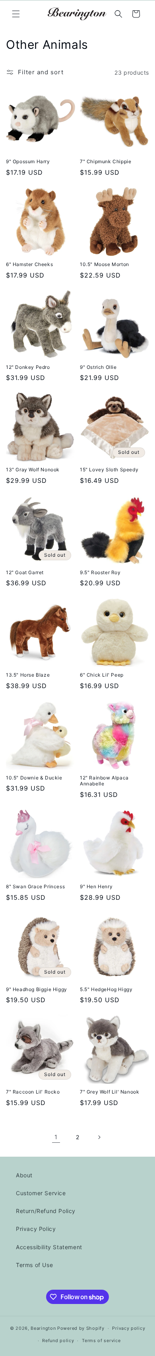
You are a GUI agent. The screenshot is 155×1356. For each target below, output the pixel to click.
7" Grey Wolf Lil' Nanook (109, 1092)
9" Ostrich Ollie (98, 367)
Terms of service (101, 1340)
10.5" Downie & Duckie (34, 778)
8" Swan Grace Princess (35, 886)
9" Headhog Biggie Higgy (36, 989)
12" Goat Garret (25, 572)
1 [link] (56, 1137)
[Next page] (99, 1137)
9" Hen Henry (96, 886)
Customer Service (41, 1193)
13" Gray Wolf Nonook (33, 470)
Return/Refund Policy (46, 1210)
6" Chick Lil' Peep (102, 675)
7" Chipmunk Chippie (105, 161)
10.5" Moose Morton (104, 264)
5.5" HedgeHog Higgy (106, 989)
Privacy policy (128, 1328)
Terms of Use (34, 1264)
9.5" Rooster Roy (100, 572)
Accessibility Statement (49, 1247)
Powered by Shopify (81, 1328)
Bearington (43, 1328)
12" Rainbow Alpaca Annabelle (104, 781)
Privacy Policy (36, 1228)
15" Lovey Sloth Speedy (109, 470)
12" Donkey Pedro (28, 367)
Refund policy (58, 1340)
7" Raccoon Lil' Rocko (33, 1092)
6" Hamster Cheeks (29, 264)
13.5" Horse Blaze (28, 675)
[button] (16, 14)
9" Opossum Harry (28, 161)
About (24, 1175)
